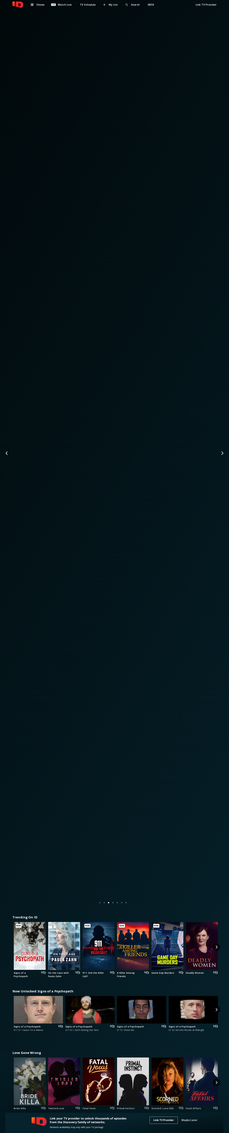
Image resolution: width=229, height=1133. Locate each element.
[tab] (99, 902)
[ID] (19, 5)
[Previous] (6, 453)
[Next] (222, 453)
